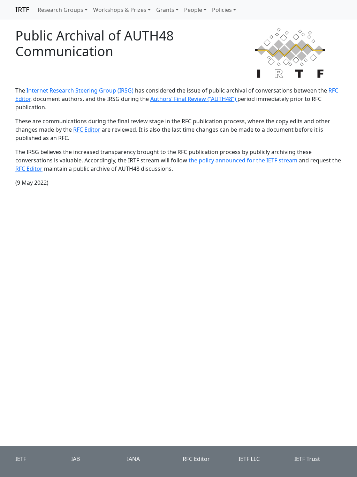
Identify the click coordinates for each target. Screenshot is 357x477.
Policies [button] (222, 10)
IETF (20, 459)
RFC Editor (86, 129)
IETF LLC (249, 459)
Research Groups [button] (60, 10)
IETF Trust (307, 459)
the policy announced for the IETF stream (244, 160)
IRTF (22, 9)
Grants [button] (165, 10)
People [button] (193, 10)
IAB (75, 459)
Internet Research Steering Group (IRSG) (80, 90)
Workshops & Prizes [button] (119, 10)
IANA (133, 459)
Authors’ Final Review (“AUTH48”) (193, 99)
